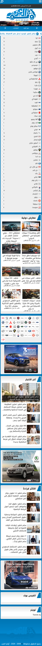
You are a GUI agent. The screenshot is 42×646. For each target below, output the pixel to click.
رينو (20, 82)
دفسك (20, 200)
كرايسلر (20, 193)
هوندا (20, 88)
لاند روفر (20, 122)
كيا (20, 38)
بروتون (20, 149)
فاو (20, 163)
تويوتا (20, 75)
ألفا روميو (20, 119)
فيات (20, 51)
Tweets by (37, 615)
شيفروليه (20, 105)
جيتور (20, 197)
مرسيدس (20, 65)
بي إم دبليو (20, 61)
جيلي (20, 177)
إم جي (20, 95)
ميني (20, 129)
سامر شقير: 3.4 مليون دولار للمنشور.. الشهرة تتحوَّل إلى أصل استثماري (15, 496)
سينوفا (20, 204)
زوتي (20, 183)
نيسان (20, 139)
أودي (20, 58)
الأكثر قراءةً (29, 489)
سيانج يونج (20, 126)
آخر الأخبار (30, 379)
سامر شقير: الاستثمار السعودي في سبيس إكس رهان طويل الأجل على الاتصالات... (14, 549)
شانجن (20, 160)
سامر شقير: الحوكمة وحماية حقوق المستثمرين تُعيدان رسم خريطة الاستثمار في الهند (14, 517)
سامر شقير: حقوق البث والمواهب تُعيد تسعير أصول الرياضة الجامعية (15, 507)
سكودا (20, 92)
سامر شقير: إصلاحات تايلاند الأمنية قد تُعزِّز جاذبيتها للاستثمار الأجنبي (15, 528)
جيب (20, 55)
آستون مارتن (20, 143)
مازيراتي (20, 187)
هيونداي (20, 99)
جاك (20, 173)
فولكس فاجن (20, 72)
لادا (20, 156)
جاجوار (20, 133)
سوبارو (20, 109)
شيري (20, 136)
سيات (20, 116)
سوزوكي (20, 112)
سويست (20, 207)
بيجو (20, 41)
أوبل (20, 48)
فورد (20, 102)
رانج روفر (20, 180)
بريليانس (20, 153)
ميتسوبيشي (20, 78)
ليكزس (20, 190)
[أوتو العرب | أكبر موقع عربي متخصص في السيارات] (21, 359)
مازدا (20, 85)
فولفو (20, 68)
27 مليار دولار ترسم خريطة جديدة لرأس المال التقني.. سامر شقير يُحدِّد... (16, 539)
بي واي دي (20, 166)
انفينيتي (20, 146)
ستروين (20, 44)
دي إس (20, 170)
